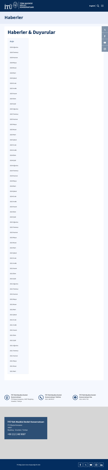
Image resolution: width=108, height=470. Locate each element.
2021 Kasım (13, 330)
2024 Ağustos (14, 165)
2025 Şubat (13, 140)
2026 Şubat (13, 78)
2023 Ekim (13, 212)
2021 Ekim (13, 335)
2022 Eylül (13, 279)
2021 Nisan (13, 366)
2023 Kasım (13, 207)
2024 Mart (13, 186)
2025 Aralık (13, 88)
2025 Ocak (13, 145)
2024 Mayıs (13, 181)
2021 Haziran (14, 356)
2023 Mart (13, 248)
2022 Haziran (14, 294)
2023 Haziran (14, 232)
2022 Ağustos (14, 284)
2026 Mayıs (13, 63)
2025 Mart (13, 135)
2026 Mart (13, 73)
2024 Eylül (13, 160)
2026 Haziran (14, 57)
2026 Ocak (13, 83)
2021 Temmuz (14, 351)
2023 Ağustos (14, 222)
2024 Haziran (14, 176)
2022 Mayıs (13, 299)
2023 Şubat (13, 253)
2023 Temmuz (14, 227)
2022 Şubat (13, 315)
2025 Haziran (14, 119)
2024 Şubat (13, 191)
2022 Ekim (13, 273)
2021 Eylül (13, 340)
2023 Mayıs (13, 237)
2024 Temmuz (14, 171)
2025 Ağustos (14, 109)
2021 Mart (13, 371)
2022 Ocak (13, 320)
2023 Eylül (13, 217)
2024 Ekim (13, 155)
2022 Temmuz (14, 289)
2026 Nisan (13, 68)
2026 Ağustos (14, 47)
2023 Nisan (13, 243)
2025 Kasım (13, 93)
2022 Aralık (13, 263)
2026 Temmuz (14, 52)
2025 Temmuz (14, 114)
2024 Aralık (13, 150)
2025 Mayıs (13, 124)
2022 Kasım (13, 268)
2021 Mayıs (13, 361)
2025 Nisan (13, 129)
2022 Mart (13, 309)
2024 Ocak (13, 196)
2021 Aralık (13, 325)
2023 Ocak (13, 258)
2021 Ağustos (14, 345)
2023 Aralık (13, 201)
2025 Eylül (13, 104)
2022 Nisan (13, 304)
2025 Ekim (13, 99)
